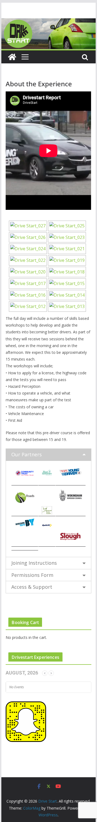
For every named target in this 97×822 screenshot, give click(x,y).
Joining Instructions (34, 563)
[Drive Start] (48, 22)
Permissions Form (32, 575)
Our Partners (26, 454)
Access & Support (31, 587)
